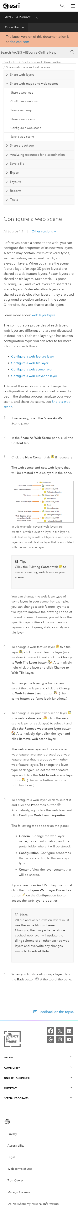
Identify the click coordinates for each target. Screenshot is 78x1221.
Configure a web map (24, 101)
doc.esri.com (19, 42)
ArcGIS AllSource (18, 17)
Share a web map (21, 92)
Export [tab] (14, 172)
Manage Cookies (18, 1192)
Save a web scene (22, 136)
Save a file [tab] (17, 164)
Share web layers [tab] (22, 75)
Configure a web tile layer (29, 363)
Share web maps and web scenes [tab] (34, 83)
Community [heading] (12, 1067)
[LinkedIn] (69, 1031)
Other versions (42, 231)
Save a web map (21, 110)
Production (12, 27)
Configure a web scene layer (31, 369)
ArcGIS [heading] (8, 1057)
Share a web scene (22, 119)
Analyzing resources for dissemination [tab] (37, 155)
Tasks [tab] (14, 200)
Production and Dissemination (41, 62)
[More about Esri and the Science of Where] (12, 1040)
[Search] (62, 6)
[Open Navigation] (73, 6)
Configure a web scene (25, 128)
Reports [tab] (15, 191)
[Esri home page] (11, 6)
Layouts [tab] (15, 182)
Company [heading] (10, 1087)
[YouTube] (69, 1039)
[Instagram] (60, 1039)
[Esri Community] (50, 1039)
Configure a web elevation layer (34, 376)
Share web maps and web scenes (28, 67)
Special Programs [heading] (16, 1098)
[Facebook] (50, 1031)
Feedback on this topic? (56, 1012)
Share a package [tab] (22, 145)
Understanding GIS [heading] (17, 1077)
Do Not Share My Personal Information (33, 1204)
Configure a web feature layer (32, 356)
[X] (60, 1031)
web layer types (43, 315)
